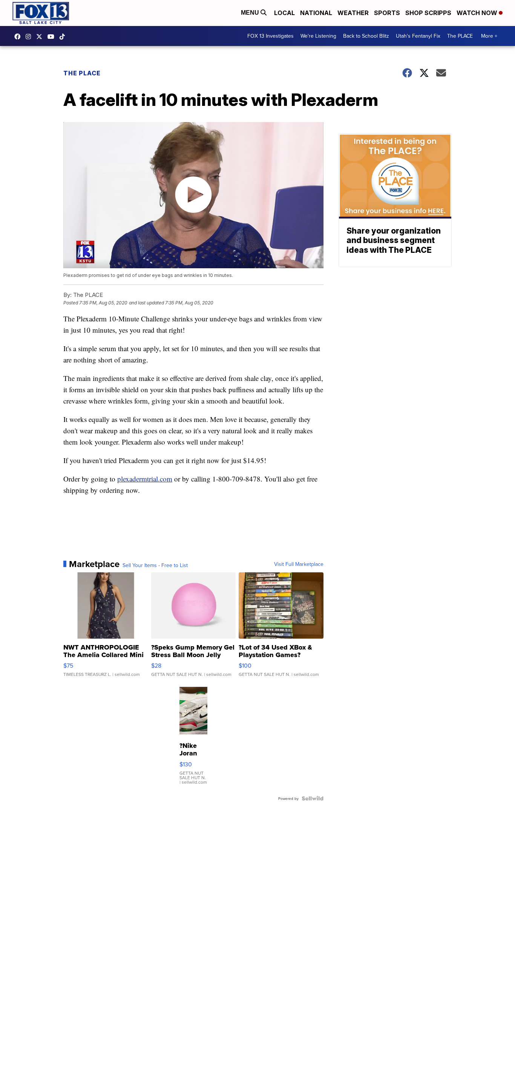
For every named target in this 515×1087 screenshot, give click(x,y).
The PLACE (460, 36)
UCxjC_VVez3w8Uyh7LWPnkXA (53, 37)
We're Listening (318, 36)
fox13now (30, 37)
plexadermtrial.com (144, 478)
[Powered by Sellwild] (312, 798)
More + (489, 36)
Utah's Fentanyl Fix (418, 36)
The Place (82, 73)
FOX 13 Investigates (270, 36)
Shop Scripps (428, 13)
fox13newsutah (19, 37)
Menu (251, 12)
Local (284, 13)
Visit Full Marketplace (298, 564)
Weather (353, 13)
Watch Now (478, 13)
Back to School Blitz (366, 36)
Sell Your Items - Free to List (155, 565)
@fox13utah (64, 37)
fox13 (41, 37)
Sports (387, 13)
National (316, 13)
